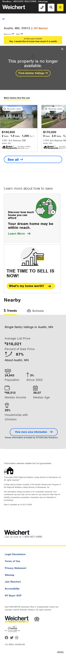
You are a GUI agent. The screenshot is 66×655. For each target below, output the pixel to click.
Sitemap (9, 575)
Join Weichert (13, 581)
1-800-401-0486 (32, 536)
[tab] (10, 311)
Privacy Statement (15, 568)
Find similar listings (31, 73)
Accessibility (12, 588)
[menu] (60, 7)
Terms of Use (12, 561)
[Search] (51, 7)
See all (14, 159)
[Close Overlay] (62, 49)
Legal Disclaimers (15, 554)
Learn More (19, 234)
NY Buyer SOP (13, 595)
